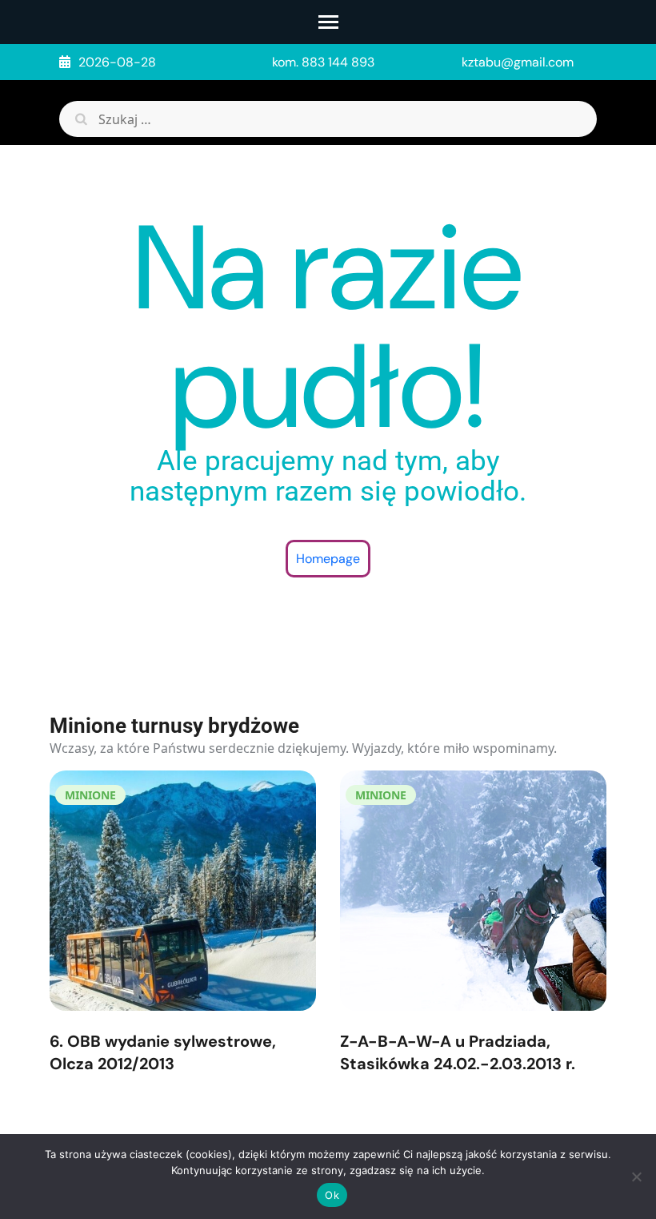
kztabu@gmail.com (518, 62)
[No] (636, 1177)
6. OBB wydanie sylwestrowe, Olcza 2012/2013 (163, 1052)
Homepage (328, 558)
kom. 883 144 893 (323, 62)
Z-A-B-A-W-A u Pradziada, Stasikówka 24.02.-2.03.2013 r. (457, 1052)
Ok (332, 1195)
